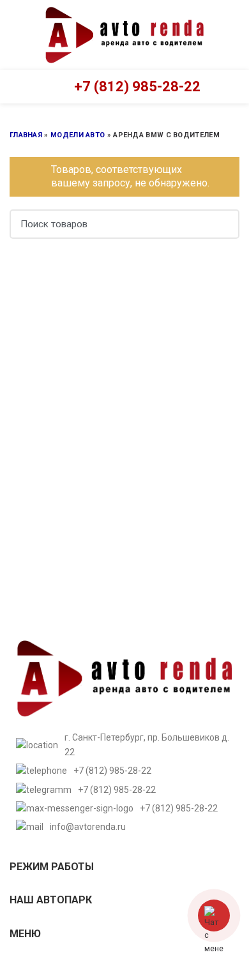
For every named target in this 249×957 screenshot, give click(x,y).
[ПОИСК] (222, 224)
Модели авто (77, 135)
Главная (26, 135)
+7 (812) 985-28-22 (137, 86)
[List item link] (124, 771)
